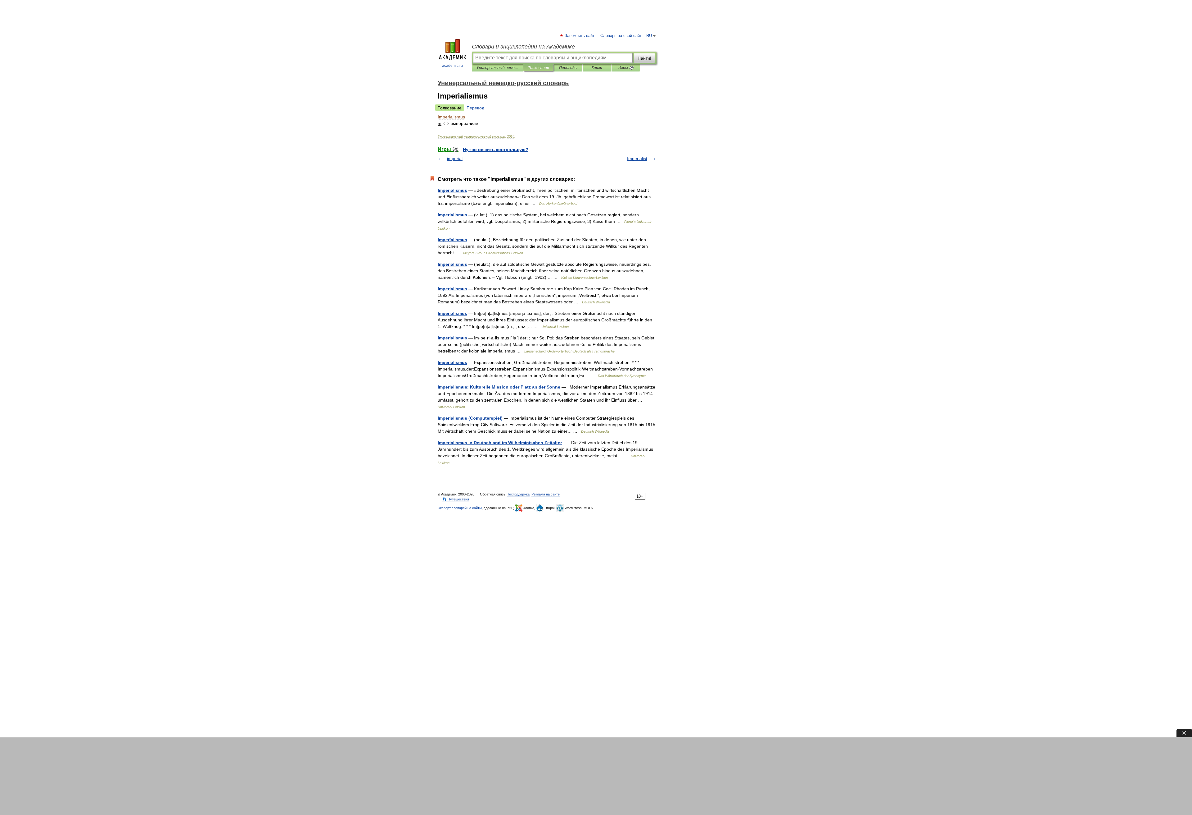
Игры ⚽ (626, 68)
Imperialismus (452, 190)
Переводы (568, 68)
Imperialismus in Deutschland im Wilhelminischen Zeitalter (500, 442)
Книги (597, 68)
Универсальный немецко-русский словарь (497, 68)
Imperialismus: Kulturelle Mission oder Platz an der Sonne (499, 386)
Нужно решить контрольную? (495, 149)
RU (649, 36)
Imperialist (637, 158)
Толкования (538, 68)
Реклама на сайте (545, 494)
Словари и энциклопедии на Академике (523, 47)
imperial (455, 158)
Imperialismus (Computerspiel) (470, 418)
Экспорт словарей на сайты (460, 508)
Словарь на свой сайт (621, 36)
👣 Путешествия (455, 499)
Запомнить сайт (579, 36)
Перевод (475, 107)
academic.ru (452, 65)
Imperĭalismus (452, 239)
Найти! (644, 58)
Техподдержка (518, 494)
